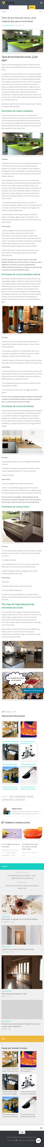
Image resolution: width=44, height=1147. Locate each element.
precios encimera (19, 799)
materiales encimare (7, 799)
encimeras (30, 796)
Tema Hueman (32, 1140)
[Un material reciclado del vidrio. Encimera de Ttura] (10, 729)
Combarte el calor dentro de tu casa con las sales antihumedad (30, 846)
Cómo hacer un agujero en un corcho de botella (19, 919)
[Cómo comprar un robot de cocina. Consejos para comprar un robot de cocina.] (28, 752)
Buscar (32, 7)
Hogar (4, 12)
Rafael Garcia (9, 25)
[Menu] (41, 2)
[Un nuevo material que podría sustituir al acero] (28, 775)
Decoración (6, 916)
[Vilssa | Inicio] (10, 3)
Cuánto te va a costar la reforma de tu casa (18, 949)
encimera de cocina (20, 796)
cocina (11, 796)
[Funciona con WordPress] (16, 1140)
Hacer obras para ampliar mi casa (14, 994)
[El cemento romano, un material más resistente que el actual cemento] (10, 775)
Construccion (6, 947)
